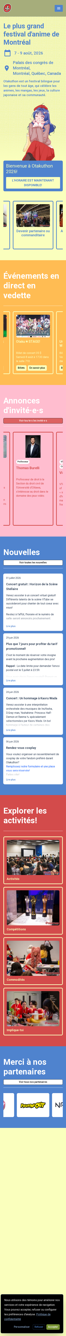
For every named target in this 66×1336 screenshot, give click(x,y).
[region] (33, 225)
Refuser (39, 1326)
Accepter (53, 1326)
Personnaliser (22, 1326)
